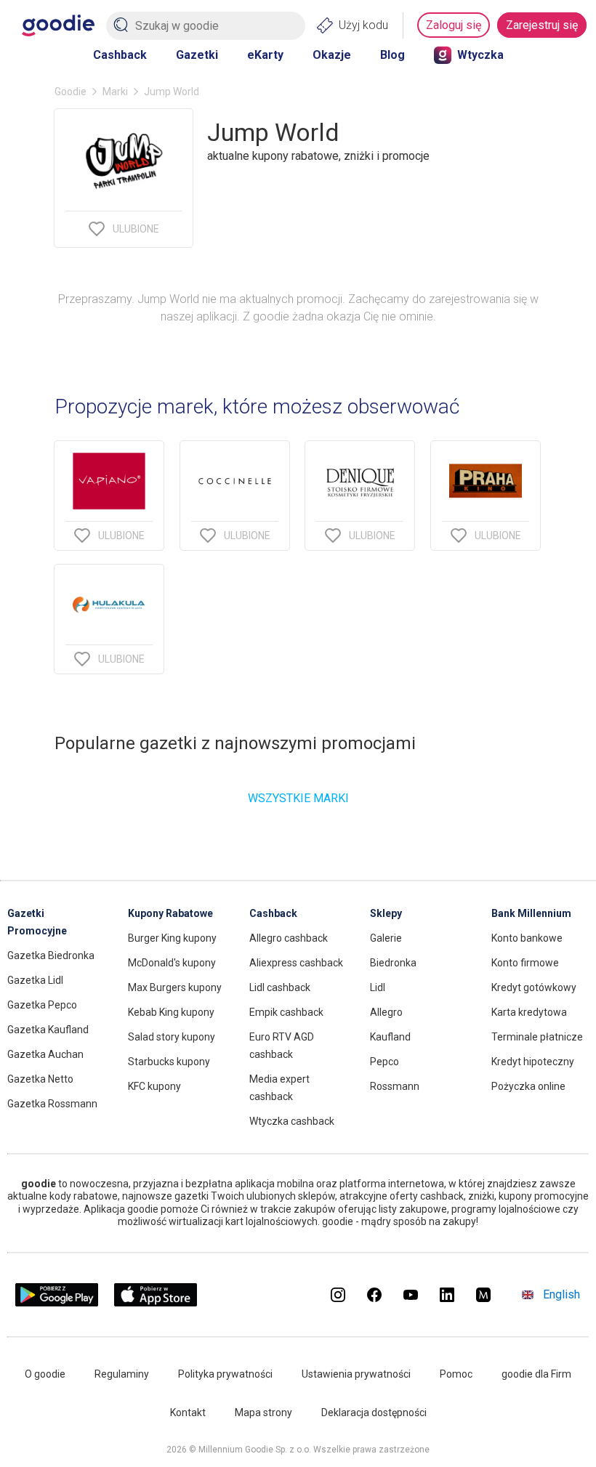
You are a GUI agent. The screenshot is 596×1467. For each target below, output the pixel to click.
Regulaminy (121, 1374)
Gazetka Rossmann (52, 1104)
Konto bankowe (527, 938)
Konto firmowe (525, 963)
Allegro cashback (288, 938)
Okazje (332, 55)
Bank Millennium (531, 913)
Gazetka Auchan (45, 1054)
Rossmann (394, 1086)
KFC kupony (154, 1086)
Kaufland (390, 1037)
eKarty (265, 55)
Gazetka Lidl (35, 980)
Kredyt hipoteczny (532, 1061)
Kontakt (188, 1412)
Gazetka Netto (40, 1079)
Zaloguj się (453, 25)
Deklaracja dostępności (374, 1412)
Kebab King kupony (171, 1012)
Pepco (384, 1061)
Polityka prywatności (225, 1374)
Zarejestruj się (542, 25)
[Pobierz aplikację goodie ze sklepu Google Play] (56, 1302)
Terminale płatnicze (537, 1037)
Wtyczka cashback (291, 1121)
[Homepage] (58, 25)
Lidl (377, 987)
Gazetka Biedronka (50, 955)
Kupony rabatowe (170, 913)
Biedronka (393, 963)
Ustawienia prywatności (356, 1374)
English (561, 1294)
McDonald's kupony (172, 963)
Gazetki (197, 55)
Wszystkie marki (298, 798)
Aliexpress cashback (296, 963)
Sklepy (386, 913)
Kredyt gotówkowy (533, 987)
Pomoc (456, 1374)
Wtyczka (480, 55)
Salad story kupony (171, 1037)
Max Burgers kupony (175, 987)
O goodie (45, 1374)
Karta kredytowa (529, 1012)
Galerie (386, 938)
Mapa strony (263, 1412)
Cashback (120, 55)
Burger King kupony (172, 938)
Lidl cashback (279, 987)
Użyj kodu (363, 25)
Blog (392, 55)
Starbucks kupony (169, 1061)
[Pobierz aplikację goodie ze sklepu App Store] (156, 1302)
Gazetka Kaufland (48, 1029)
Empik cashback (286, 1012)
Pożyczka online (528, 1086)
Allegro (386, 1012)
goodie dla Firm (536, 1374)
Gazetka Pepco (42, 1005)
